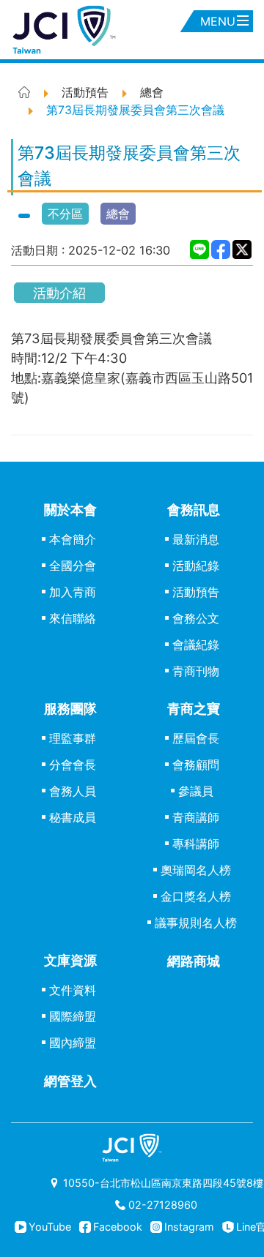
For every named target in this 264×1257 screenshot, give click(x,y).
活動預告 (195, 592)
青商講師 (195, 817)
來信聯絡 (72, 618)
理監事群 (72, 738)
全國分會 (72, 565)
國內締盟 (72, 1042)
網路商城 (193, 961)
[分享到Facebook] (221, 250)
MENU (217, 21)
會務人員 (72, 791)
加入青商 (72, 592)
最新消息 (195, 539)
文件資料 (72, 990)
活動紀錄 (195, 565)
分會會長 (72, 764)
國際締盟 (72, 1016)
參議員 (195, 791)
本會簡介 (72, 539)
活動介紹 (59, 293)
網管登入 (70, 1081)
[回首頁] (132, 29)
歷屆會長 (195, 738)
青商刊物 (195, 671)
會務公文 (195, 618)
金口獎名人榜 (196, 896)
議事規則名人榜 (196, 922)
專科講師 (195, 843)
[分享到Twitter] (242, 250)
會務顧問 (195, 764)
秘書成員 (72, 817)
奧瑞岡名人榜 (196, 870)
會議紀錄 (195, 644)
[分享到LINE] (200, 250)
